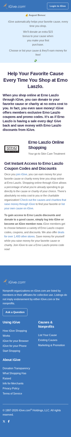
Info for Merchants (13, 383)
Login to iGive (58, 6)
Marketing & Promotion (51, 345)
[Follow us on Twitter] (4, 421)
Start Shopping (11, 350)
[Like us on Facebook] (9, 421)
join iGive (21, 174)
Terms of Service (12, 393)
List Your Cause (47, 335)
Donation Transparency (16, 368)
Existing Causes (47, 340)
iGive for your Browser (16, 341)
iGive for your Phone (15, 345)
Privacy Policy (11, 388)
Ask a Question (15, 312)
